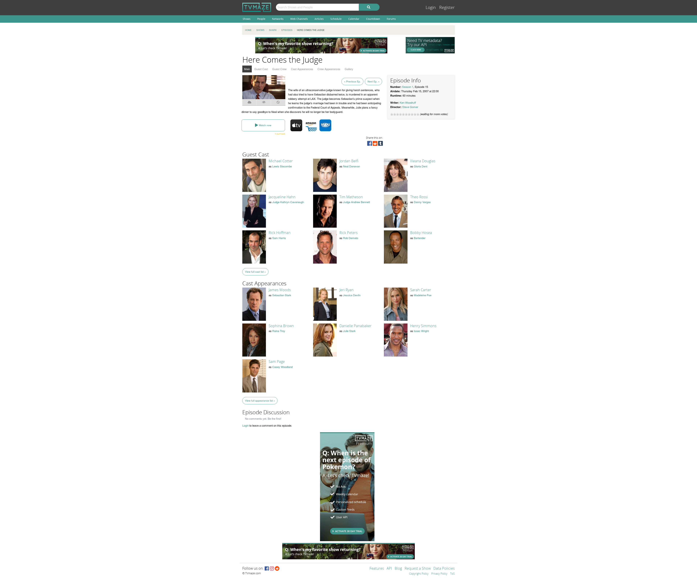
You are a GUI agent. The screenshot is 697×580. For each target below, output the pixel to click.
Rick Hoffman (280, 233)
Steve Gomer (410, 107)
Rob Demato (350, 238)
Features (377, 569)
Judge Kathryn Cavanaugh (288, 202)
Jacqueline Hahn (282, 197)
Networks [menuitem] (278, 19)
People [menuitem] (261, 19)
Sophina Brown (281, 326)
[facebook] (369, 144)
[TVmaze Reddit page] (277, 569)
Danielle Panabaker (355, 326)
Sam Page (277, 361)
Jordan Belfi (348, 161)
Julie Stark (349, 331)
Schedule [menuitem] (336, 19)
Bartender (419, 238)
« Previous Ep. (352, 81)
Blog (398, 569)
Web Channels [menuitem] (299, 19)
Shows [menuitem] (246, 19)
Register (447, 7)
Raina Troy (278, 331)
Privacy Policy (439, 573)
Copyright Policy (419, 573)
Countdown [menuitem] (373, 19)
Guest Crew (279, 69)
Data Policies (444, 569)
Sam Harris (279, 238)
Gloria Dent (420, 166)
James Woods (280, 290)
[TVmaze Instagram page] (272, 569)
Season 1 (407, 87)
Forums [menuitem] (391, 19)
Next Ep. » (374, 81)
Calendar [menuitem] (353, 19)
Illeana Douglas (422, 161)
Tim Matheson (351, 197)
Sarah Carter (420, 290)
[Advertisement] (321, 45)
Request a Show (418, 569)
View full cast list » (255, 271)
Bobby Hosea (421, 233)
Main (247, 69)
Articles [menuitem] (319, 19)
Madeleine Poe (422, 295)
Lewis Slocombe (282, 166)
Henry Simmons (423, 326)
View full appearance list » (260, 400)
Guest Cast (261, 69)
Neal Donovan (351, 166)
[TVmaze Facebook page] (267, 569)
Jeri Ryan (346, 290)
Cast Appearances (302, 69)
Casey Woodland (282, 367)
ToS (452, 573)
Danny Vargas (422, 202)
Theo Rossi (419, 197)
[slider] (404, 114)
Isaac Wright (421, 331)
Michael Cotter (281, 161)
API (389, 569)
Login (431, 7)
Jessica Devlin (351, 295)
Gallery (349, 69)
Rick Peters (348, 233)
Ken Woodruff (408, 102)
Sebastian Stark (281, 295)
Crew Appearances (328, 69)
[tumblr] (380, 144)
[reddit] (375, 144)
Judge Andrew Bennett (356, 202)
